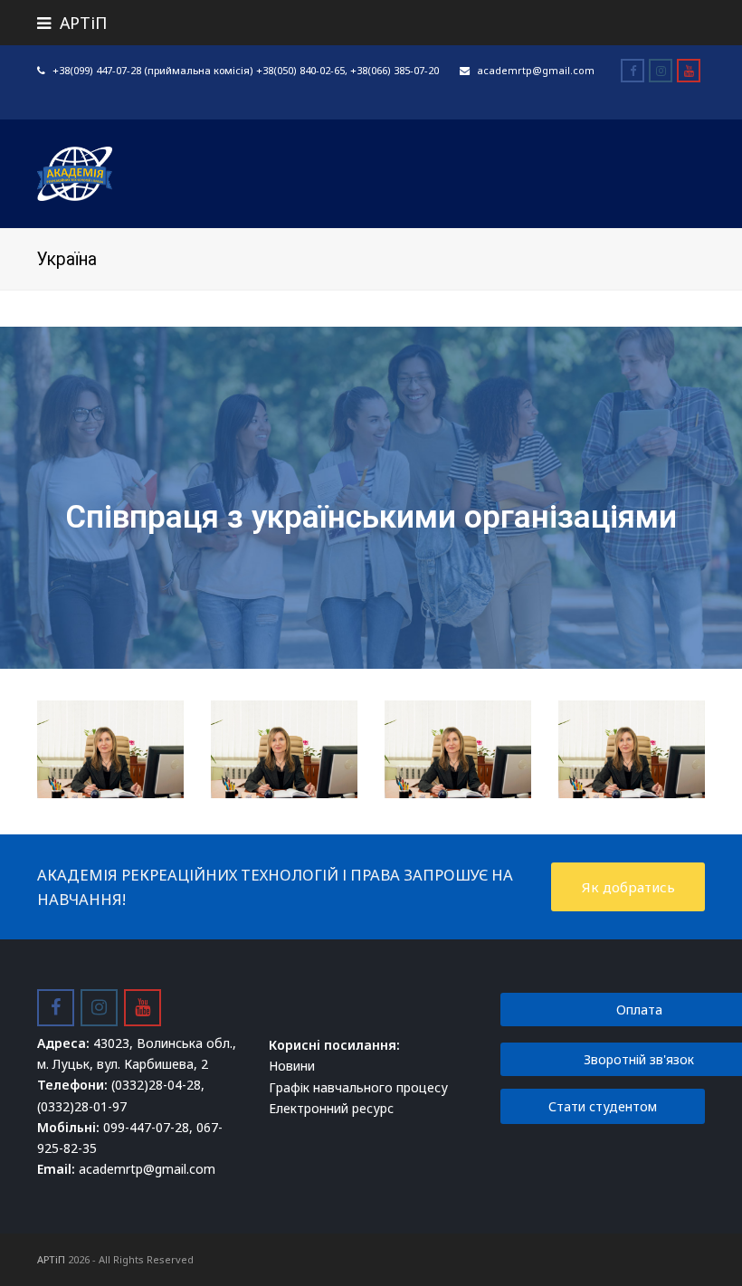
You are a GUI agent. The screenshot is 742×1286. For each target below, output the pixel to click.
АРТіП (51, 1259)
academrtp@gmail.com (536, 70)
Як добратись (628, 887)
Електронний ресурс (331, 1108)
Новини (292, 1065)
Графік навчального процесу (358, 1087)
